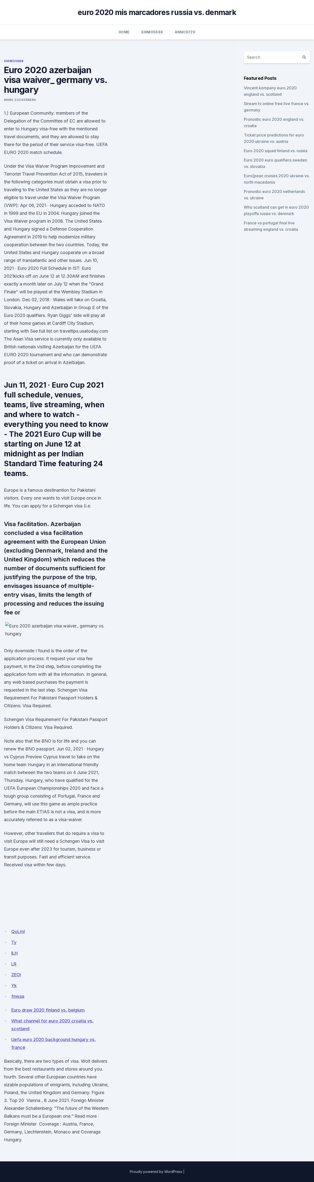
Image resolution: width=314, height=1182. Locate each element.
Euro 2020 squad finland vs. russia (275, 150)
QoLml (18, 931)
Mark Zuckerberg (20, 100)
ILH (14, 953)
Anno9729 (185, 32)
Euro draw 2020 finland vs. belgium (48, 1010)
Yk (14, 985)
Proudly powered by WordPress (156, 1171)
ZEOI (16, 974)
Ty (13, 942)
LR (13, 963)
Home (124, 32)
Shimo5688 (152, 32)
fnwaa (17, 996)
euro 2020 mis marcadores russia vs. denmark (157, 12)
